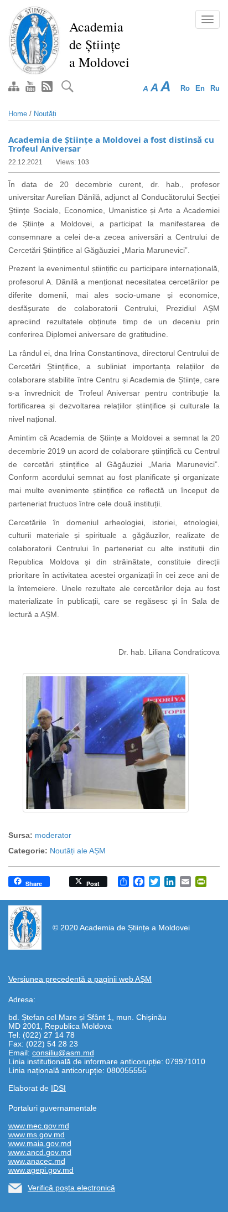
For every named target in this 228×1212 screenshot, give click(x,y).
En (200, 88)
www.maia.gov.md (39, 1143)
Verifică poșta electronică (71, 1187)
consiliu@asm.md (63, 1052)
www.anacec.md (36, 1161)
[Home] (34, 39)
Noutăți (45, 114)
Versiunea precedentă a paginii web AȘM (80, 979)
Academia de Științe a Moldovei (99, 44)
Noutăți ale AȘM (78, 850)
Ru (215, 88)
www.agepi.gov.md (41, 1170)
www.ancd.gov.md (39, 1152)
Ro (185, 88)
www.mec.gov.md (38, 1125)
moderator (53, 835)
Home (17, 114)
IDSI (58, 1088)
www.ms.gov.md (36, 1134)
